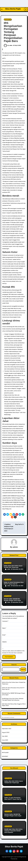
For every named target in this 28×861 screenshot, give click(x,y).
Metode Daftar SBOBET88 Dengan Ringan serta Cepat (12, 599)
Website (4, 642)
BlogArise (22, 856)
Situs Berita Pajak (13, 9)
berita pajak (8, 19)
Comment (5, 621)
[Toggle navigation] (2, 9)
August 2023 (5, 732)
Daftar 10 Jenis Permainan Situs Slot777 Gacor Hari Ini (14, 583)
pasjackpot (5, 756)
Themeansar (14, 858)
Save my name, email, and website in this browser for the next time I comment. (13, 651)
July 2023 (5, 736)
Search (14, 664)
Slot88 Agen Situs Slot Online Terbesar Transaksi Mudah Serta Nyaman (13, 830)
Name (4, 628)
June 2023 (5, 740)
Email (4, 635)
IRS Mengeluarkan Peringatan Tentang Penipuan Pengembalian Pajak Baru (13, 32)
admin (10, 45)
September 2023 (6, 728)
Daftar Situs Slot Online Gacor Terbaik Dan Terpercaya (13, 566)
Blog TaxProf (19, 524)
